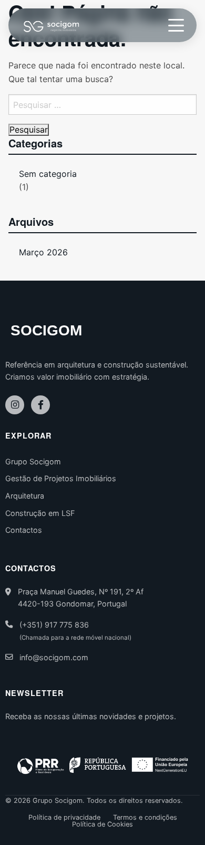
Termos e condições (145, 817)
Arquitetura (24, 495)
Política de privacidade (64, 817)
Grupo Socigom (33, 461)
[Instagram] (14, 404)
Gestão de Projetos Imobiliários (60, 478)
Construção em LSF (40, 513)
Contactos (23, 529)
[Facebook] (40, 404)
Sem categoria (48, 173)
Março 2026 (43, 252)
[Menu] (176, 25)
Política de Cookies (102, 824)
